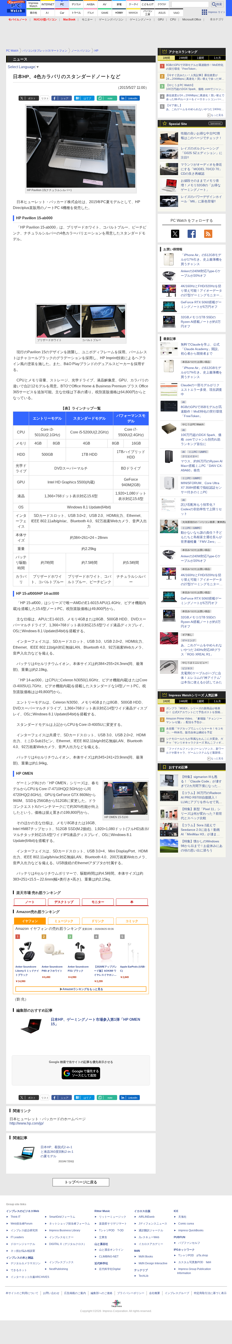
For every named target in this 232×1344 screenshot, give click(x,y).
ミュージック (63, 921)
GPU (161, 19)
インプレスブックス (61, 1262)
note (110, 98)
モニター (87, 19)
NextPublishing (58, 1269)
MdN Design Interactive (153, 1263)
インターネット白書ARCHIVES (30, 1277)
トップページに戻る (81, 1182)
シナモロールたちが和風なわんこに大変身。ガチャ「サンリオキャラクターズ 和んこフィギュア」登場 (195, 742)
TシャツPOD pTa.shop (193, 1255)
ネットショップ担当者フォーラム (69, 1223)
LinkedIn (132, 98)
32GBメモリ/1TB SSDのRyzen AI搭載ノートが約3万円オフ (201, 321)
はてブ (87, 98)
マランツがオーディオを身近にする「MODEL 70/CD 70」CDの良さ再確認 (201, 169)
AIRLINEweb (147, 1216)
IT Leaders (17, 1237)
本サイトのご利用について (22, 1293)
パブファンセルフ (189, 1242)
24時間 (183, 58)
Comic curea (186, 1223)
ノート (30, 902)
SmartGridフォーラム (62, 1216)
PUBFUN (179, 1237)
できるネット (19, 1270)
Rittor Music (102, 1211)
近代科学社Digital (110, 1269)
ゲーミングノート (141, 19)
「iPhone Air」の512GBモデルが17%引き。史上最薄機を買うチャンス (201, 259)
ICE (176, 1211)
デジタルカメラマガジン (26, 1263)
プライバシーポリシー (130, 1293)
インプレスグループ (177, 1293)
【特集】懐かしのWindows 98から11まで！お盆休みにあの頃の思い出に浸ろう (201, 845)
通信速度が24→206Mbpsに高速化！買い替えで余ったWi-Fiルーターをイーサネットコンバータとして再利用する (195, 99)
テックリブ (141, 1270)
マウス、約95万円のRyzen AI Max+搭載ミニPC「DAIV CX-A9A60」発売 (201, 465)
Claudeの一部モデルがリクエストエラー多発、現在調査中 (201, 389)
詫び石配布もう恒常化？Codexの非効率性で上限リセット (201, 509)
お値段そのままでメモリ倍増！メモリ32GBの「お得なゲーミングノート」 (201, 185)
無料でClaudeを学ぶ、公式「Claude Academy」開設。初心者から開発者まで (201, 349)
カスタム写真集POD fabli (194, 1262)
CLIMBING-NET (108, 1256)
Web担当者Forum (21, 1223)
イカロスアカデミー (151, 1244)
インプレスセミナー (61, 1237)
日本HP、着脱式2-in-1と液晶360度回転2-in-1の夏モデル (57, 1151)
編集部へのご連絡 (101, 1293)
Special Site (178, 124)
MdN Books (146, 1256)
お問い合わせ (51, 1293)
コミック (132, 921)
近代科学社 (101, 1263)
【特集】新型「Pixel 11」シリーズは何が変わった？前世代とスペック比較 (201, 813)
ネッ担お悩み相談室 (23, 1250)
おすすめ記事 (178, 767)
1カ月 (217, 58)
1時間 (166, 58)
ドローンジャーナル (23, 1244)
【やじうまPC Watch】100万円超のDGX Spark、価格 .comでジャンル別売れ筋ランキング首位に (195, 89)
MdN (137, 1250)
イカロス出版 (142, 1211)
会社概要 (154, 1293)
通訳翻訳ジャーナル (151, 1230)
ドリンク (98, 921)
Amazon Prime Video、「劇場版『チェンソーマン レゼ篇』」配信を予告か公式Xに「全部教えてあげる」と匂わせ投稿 (194, 722)
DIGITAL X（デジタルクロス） (67, 1244)
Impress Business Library (64, 1230)
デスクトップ (63, 902)
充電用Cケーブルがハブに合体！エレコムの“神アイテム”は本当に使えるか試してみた (201, 677)
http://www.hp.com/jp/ (27, 1123)
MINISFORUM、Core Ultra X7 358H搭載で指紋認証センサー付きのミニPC (201, 487)
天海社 (182, 1216)
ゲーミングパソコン (111, 19)
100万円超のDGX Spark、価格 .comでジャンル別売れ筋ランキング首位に (201, 439)
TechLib (143, 1275)
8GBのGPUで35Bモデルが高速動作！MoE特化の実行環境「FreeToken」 (201, 411)
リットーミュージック (112, 1216)
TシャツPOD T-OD (111, 1230)
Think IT (15, 1216)
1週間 (200, 58)
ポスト (32, 98)
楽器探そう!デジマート (113, 1223)
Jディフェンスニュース (153, 1223)
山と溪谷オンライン (111, 1249)
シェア (64, 98)
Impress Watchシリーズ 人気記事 (193, 695)
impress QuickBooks (190, 1230)
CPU (173, 19)
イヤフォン (30, 921)
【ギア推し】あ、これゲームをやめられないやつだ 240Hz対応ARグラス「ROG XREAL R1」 (195, 109)
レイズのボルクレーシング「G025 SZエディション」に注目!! (201, 153)
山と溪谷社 (101, 1244)
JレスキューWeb (149, 1237)
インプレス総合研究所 (24, 1230)
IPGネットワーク (184, 1249)
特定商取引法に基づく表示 (210, 1293)
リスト (45, 98)
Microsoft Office (191, 19)
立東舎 (103, 1237)
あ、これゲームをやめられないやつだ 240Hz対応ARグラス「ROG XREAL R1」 (201, 649)
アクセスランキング (183, 52)
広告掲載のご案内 (75, 1293)
